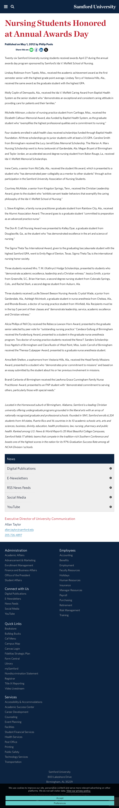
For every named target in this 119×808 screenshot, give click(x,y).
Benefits (64, 560)
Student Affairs (13, 580)
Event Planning (13, 722)
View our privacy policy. (78, 790)
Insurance (65, 585)
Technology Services (16, 756)
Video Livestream (14, 688)
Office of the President (17, 575)
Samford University (60, 771)
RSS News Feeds (19, 487)
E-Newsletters (17, 478)
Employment (66, 565)
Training (64, 615)
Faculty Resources (69, 570)
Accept (59, 798)
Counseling (11, 717)
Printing (9, 747)
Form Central (12, 658)
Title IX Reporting (14, 683)
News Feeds (11, 603)
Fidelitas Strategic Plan (17, 653)
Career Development (16, 712)
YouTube (13, 507)
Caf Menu (10, 638)
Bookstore (10, 628)
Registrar (10, 678)
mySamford (11, 668)
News (11, 459)
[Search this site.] (12, 6)
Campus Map (12, 643)
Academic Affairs (14, 555)
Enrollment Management (19, 565)
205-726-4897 (13, 535)
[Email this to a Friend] (31, 50)
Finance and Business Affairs (21, 570)
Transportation (13, 762)
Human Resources (69, 580)
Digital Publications (21, 468)
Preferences (60, 803)
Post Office (11, 742)
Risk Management (69, 610)
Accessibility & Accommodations (23, 702)
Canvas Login (12, 648)
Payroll (63, 595)
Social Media (16, 497)
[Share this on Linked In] (41, 50)
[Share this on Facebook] (36, 50)
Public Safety (12, 752)
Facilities (9, 727)
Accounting (66, 555)
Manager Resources (70, 590)
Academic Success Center (19, 707)
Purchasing (65, 600)
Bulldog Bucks (13, 633)
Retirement (65, 605)
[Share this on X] (46, 50)
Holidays (64, 575)
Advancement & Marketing (20, 560)
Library (9, 663)
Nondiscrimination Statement (21, 673)
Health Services (13, 737)
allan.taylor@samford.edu (19, 529)
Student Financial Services (19, 732)
